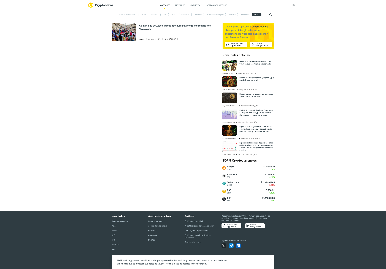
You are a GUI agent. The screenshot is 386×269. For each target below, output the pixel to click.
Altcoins (198, 14)
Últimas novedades (127, 14)
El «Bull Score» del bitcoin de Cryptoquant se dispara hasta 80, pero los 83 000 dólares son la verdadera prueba (257, 112)
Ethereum (185, 14)
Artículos (180, 5)
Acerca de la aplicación (157, 226)
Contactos (152, 235)
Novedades (164, 5)
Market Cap (196, 5)
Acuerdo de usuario (193, 242)
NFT (174, 14)
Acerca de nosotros (216, 5)
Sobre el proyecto (155, 221)
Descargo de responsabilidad (197, 230)
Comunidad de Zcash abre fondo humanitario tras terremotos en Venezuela (175, 27)
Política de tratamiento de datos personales (198, 236)
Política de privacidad (194, 221)
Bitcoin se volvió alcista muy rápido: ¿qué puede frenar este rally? (256, 79)
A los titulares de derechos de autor (199, 226)
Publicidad (152, 230)
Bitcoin (154, 14)
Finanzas (245, 14)
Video (143, 14)
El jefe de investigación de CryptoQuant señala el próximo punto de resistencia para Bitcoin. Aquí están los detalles (256, 128)
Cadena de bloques (215, 14)
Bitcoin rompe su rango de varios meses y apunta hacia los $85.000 (257, 95)
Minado (232, 14)
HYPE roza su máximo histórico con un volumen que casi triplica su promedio (255, 62)
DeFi (164, 14)
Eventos (151, 240)
